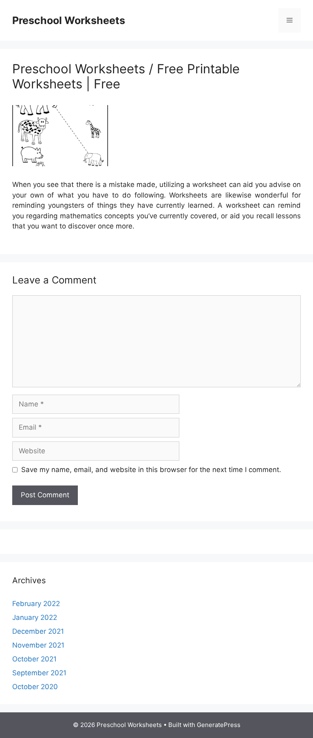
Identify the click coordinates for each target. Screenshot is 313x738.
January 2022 (34, 617)
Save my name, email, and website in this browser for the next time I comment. (151, 470)
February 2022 (36, 604)
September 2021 (39, 673)
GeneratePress (218, 725)
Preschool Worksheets (68, 20)
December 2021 (38, 631)
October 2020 (35, 687)
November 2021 (38, 645)
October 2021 (34, 659)
